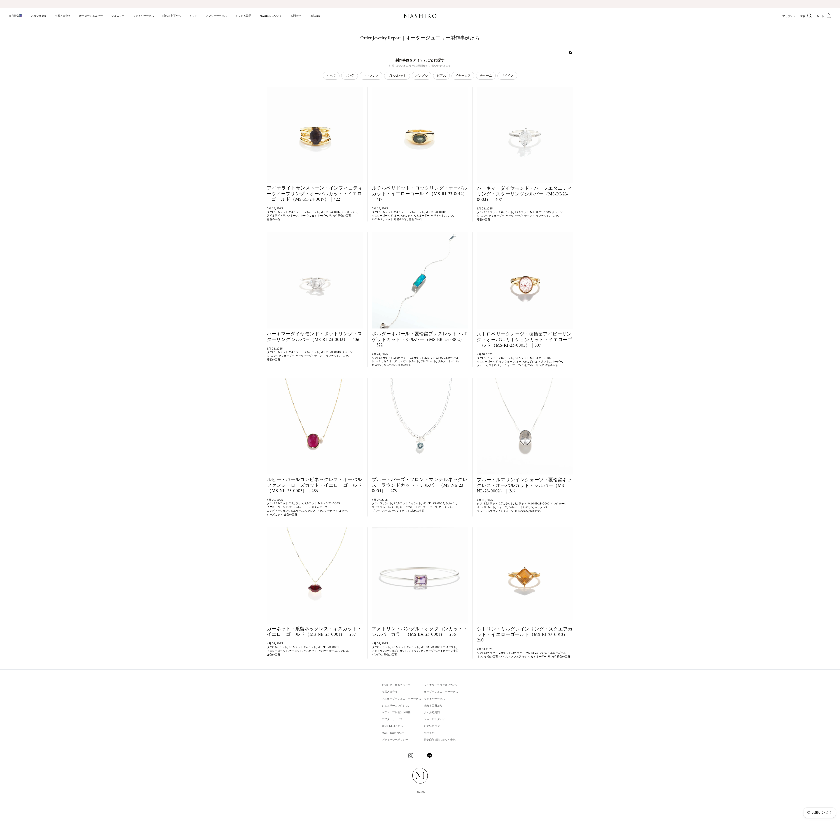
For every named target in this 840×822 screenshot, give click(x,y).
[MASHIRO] (420, 16)
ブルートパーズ (381, 510)
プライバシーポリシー (395, 739)
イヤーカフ (463, 75)
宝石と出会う (63, 16)
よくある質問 (243, 16)
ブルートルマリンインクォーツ (495, 511)
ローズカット (275, 514)
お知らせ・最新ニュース (396, 685)
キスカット (310, 650)
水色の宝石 (390, 365)
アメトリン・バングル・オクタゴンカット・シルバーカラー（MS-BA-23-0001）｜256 (419, 631)
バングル (421, 75)
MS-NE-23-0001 (328, 647)
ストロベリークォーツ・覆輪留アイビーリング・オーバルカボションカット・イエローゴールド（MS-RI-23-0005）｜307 (524, 339)
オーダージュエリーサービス (441, 691)
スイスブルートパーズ (385, 507)
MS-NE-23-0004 (433, 503)
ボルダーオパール (448, 361)
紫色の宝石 (344, 215)
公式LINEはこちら (392, 725)
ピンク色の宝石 (525, 365)
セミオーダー (319, 215)
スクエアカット (520, 656)
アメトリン (378, 650)
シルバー (482, 215)
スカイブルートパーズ (412, 507)
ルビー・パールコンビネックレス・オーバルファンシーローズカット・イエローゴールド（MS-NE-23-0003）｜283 (314, 485)
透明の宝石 (483, 219)
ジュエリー (117, 16)
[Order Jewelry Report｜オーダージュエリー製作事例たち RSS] (570, 52)
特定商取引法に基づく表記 (439, 739)
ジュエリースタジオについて (441, 685)
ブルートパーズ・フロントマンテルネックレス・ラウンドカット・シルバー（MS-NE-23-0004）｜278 (419, 485)
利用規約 (429, 732)
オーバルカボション (528, 361)
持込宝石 (377, 365)
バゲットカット (410, 361)
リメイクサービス (143, 16)
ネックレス (371, 75)
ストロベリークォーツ (502, 365)
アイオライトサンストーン (282, 215)
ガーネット (295, 650)
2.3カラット (280, 212)
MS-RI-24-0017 (330, 212)
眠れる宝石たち (172, 16)
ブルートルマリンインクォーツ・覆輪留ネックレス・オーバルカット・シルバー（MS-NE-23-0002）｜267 (524, 485)
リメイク (507, 75)
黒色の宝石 (415, 219)
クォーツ (557, 212)
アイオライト (349, 212)
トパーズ (432, 507)
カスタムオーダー (551, 361)
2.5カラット (312, 212)
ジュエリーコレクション (396, 705)
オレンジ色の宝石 (487, 656)
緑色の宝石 (400, 219)
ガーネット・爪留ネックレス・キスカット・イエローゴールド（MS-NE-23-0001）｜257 (314, 631)
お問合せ (295, 16)
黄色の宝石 (563, 656)
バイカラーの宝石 (448, 650)
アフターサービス (216, 16)
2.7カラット (521, 212)
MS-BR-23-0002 (436, 357)
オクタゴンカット (396, 650)
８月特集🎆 (16, 16)
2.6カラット (506, 212)
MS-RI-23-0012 (435, 212)
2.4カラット (296, 212)
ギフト (193, 16)
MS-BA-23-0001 (431, 647)
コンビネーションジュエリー (284, 510)
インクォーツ (507, 361)
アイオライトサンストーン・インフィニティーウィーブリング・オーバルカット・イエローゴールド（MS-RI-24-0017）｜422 (315, 193)
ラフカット (542, 215)
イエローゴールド (382, 215)
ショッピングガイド (436, 719)
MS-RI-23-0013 (330, 352)
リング (349, 75)
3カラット (518, 652)
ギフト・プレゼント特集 (396, 712)
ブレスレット (397, 75)
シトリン (414, 650)
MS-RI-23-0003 (540, 212)
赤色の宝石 (290, 514)
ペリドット (437, 215)
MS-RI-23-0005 (540, 358)
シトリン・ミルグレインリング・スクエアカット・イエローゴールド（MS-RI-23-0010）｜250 (525, 634)
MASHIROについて (271, 16)
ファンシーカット (327, 510)
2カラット (311, 503)
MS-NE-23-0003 (329, 503)
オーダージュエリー (91, 16)
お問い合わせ (432, 725)
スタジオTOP (38, 16)
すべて (331, 75)
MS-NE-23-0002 (539, 503)
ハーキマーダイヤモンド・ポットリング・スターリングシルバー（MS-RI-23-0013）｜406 (314, 336)
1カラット (384, 647)
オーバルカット (403, 215)
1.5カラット (385, 503)
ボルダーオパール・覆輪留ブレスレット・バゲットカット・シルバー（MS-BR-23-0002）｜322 (419, 339)
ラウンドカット (401, 510)
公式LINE (315, 16)
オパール (453, 357)
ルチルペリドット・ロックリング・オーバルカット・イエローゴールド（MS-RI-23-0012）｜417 (419, 193)
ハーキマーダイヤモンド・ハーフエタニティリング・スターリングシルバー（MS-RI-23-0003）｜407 (524, 193)
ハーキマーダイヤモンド (520, 215)
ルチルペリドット (382, 219)
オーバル (305, 215)
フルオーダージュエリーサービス (401, 698)
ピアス (441, 75)
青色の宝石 (273, 219)
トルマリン (526, 507)
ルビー (343, 510)
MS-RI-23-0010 (536, 652)
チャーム (486, 75)
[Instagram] (410, 755)
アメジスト (449, 647)
